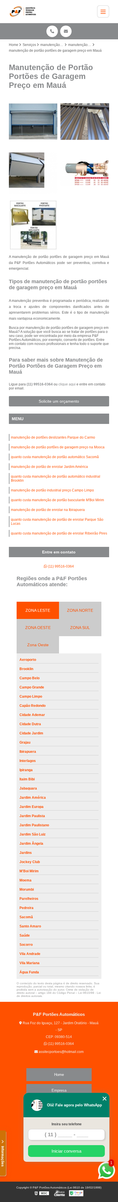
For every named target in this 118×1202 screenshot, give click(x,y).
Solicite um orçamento (59, 401)
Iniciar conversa (66, 1151)
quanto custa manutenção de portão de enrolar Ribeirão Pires (59, 533)
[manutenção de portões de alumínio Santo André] (84, 121)
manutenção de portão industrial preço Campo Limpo (52, 490)
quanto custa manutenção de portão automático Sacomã (55, 457)
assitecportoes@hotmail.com (61, 1052)
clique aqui (67, 384)
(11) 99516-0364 (40, 384)
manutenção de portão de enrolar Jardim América (49, 467)
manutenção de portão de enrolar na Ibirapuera (48, 510)
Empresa (59, 1090)
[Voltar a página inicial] (24, 11)
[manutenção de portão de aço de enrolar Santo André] (84, 173)
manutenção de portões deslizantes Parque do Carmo (53, 437)
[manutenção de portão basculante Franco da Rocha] (33, 225)
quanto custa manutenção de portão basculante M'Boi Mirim (57, 500)
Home (59, 1074)
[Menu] (103, 11)
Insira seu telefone (67, 1124)
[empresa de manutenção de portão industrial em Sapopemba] (33, 173)
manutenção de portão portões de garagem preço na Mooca (58, 447)
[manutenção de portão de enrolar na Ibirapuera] (33, 121)
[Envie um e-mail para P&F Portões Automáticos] (66, 31)
